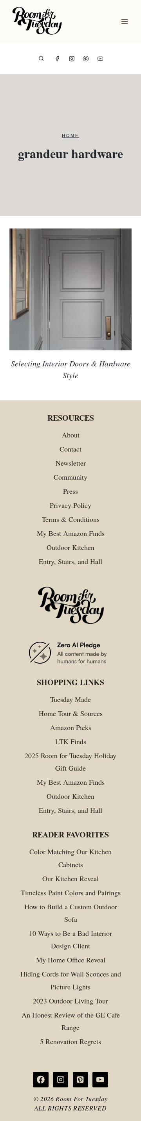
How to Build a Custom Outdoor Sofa (70, 913)
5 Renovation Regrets (70, 1041)
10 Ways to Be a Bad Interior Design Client (70, 939)
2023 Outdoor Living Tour (70, 1000)
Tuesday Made (70, 699)
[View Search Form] (41, 58)
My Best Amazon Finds (71, 533)
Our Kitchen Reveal (70, 878)
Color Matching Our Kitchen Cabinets (70, 858)
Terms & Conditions (70, 519)
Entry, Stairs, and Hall (70, 561)
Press (70, 491)
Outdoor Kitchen (70, 547)
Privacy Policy (70, 505)
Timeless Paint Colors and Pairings (71, 892)
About (71, 434)
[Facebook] (57, 58)
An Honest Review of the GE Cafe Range (71, 1021)
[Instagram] (72, 58)
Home (70, 135)
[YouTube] (100, 58)
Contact (70, 448)
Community (70, 477)
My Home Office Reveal (70, 959)
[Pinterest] (86, 58)
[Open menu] (124, 22)
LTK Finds (70, 741)
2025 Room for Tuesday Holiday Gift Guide (70, 762)
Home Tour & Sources (71, 713)
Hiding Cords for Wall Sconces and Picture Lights (70, 980)
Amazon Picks (70, 727)
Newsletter (71, 463)
